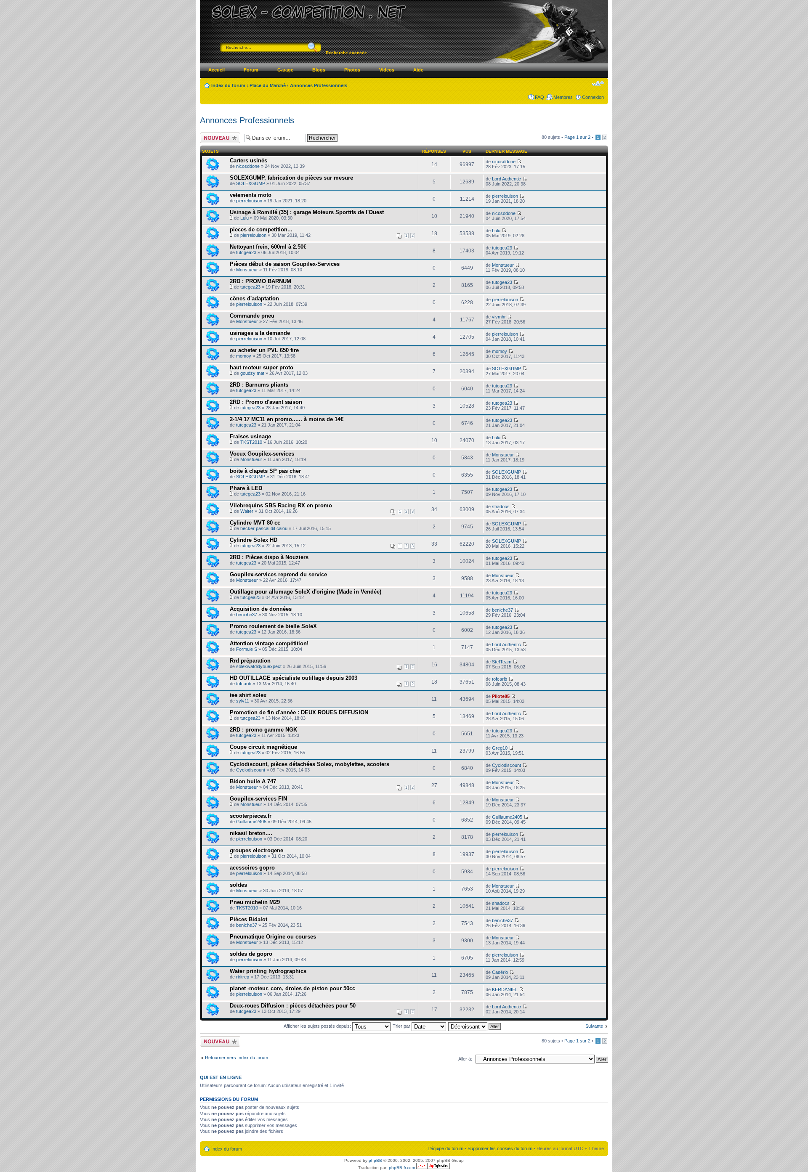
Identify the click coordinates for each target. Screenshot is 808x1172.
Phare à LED (246, 488)
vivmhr (499, 316)
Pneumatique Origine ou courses (273, 936)
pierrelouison (249, 200)
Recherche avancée (346, 52)
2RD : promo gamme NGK (263, 730)
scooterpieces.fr (250, 816)
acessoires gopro (252, 867)
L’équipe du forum (445, 1148)
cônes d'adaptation (254, 298)
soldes (238, 885)
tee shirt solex (248, 695)
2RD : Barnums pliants (259, 385)
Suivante (594, 1026)
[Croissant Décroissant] (475, 1026)
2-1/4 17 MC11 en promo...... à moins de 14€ (286, 419)
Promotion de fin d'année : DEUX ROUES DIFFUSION (299, 712)
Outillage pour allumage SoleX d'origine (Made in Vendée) (305, 592)
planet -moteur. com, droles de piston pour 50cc (292, 988)
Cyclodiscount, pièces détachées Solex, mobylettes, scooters (309, 764)
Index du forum (228, 85)
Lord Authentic (506, 178)
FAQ (539, 97)
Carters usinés (248, 160)
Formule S (246, 649)
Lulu (244, 217)
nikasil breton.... (251, 833)
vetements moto (250, 195)
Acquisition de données (261, 609)
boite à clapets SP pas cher (265, 471)
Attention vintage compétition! (269, 643)
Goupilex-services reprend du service (278, 574)
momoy (243, 355)
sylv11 (242, 700)
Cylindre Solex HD (253, 540)
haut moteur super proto (261, 367)
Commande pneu (252, 316)
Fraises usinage (250, 436)
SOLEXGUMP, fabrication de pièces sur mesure (291, 178)
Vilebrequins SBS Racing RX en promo (281, 505)
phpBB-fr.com (402, 1167)
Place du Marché (268, 85)
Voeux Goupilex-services (262, 454)
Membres (563, 97)
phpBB (375, 1160)
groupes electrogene (256, 850)
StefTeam (501, 661)
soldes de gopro (251, 954)
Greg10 (500, 747)
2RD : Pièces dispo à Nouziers (269, 557)
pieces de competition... (261, 229)
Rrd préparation (250, 661)
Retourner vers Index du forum (236, 1057)
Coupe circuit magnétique (263, 747)
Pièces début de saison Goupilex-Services (285, 264)
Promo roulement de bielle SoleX (273, 626)
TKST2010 (251, 442)
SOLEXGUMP (250, 183)
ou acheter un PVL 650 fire (264, 350)
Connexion (593, 97)
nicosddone (248, 166)
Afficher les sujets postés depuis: (318, 1026)
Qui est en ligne (221, 1077)
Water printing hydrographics (268, 971)
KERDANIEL (505, 989)
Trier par (402, 1026)
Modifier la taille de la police (598, 84)
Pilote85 (501, 696)
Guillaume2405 (251, 821)
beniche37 (246, 614)
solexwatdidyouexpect (259, 666)
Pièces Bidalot (248, 919)
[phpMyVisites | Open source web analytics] (433, 1167)
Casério (500, 972)
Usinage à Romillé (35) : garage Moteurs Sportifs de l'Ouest (307, 212)
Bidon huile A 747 (253, 781)
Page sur (577, 137)
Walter (246, 511)
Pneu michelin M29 (255, 902)
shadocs (501, 506)
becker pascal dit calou (263, 528)
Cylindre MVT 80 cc (255, 523)
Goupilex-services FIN (258, 798)
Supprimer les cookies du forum (500, 1148)
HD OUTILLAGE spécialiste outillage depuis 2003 (293, 678)
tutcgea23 (246, 252)
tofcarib (243, 683)
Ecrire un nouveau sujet (218, 138)
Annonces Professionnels (318, 85)
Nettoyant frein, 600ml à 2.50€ (268, 247)
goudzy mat (252, 373)
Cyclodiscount (250, 769)
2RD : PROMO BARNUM (260, 281)
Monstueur (247, 269)
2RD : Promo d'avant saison (266, 402)
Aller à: (465, 1058)
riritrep (242, 976)
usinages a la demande (260, 333)
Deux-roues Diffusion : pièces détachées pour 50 (293, 1005)
